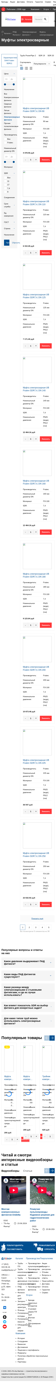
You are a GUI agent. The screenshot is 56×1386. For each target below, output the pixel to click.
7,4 (8, 188)
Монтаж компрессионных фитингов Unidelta (10, 1212)
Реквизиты (22, 1353)
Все (5, 94)
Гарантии (39, 2)
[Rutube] (5, 1312)
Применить (7, 243)
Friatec (10, 143)
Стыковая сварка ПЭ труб (32, 1312)
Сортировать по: (25, 63)
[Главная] (2, 32)
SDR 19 (42, 55)
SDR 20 (51, 55)
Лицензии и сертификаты (28, 1350)
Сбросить (13, 243)
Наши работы (48, 1281)
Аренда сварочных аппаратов (32, 1303)
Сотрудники (23, 1341)
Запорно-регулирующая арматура (24, 1304)
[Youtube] (5, 1327)
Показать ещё (37, 918)
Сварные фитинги (8, 105)
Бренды (4, 2)
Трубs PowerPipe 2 (28, 55)
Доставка (21, 2)
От (6, 79)
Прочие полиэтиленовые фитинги (9, 126)
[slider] (5, 84)
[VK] (5, 1308)
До (12, 79)
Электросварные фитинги (9, 118)
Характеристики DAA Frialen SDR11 (10, 61)
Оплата (30, 2)
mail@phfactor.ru (8, 1270)
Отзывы (45, 1272)
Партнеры (22, 1362)
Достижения (23, 1347)
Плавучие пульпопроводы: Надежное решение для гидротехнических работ (42, 1215)
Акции (12, 2)
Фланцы (21, 1310)
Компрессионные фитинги (9, 98)
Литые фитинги (7, 111)
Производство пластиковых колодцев (34, 1281)
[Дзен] (5, 1317)
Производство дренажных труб (34, 1272)
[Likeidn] (5, 1322)
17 (8, 185)
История (21, 1338)
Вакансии (22, 1344)
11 (8, 181)
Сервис (48, 2)
